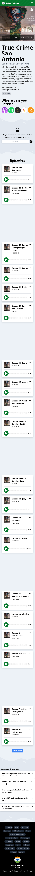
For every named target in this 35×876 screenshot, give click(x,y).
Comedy (9, 827)
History (26, 841)
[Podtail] (17, 110)
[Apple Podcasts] (4, 110)
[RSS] (30, 110)
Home (5, 871)
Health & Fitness (23, 848)
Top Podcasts (13, 871)
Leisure (26, 845)
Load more (17, 750)
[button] (32, 3)
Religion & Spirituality (17, 834)
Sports (21, 852)
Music (28, 831)
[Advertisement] (17, 222)
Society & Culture (11, 838)
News (18, 845)
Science (13, 852)
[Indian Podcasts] (17, 860)
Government (10, 848)
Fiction (18, 841)
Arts (16, 827)
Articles (22, 871)
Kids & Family (18, 831)
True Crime (6, 94)
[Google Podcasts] (24, 110)
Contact (29, 871)
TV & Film (9, 841)
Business (7, 831)
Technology (25, 838)
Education (24, 827)
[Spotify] (11, 110)
